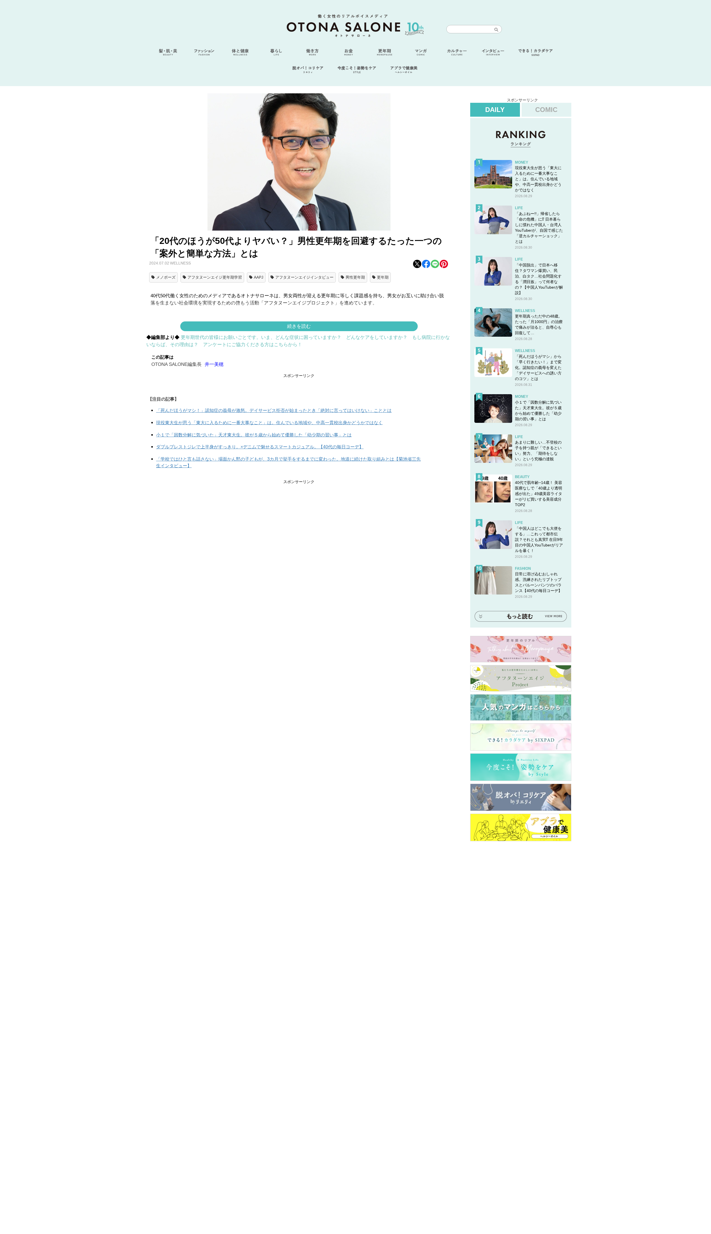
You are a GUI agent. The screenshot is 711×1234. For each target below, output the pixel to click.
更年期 (383, 277)
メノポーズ (166, 277)
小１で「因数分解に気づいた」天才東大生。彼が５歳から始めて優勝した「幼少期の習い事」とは (254, 435)
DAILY (495, 109)
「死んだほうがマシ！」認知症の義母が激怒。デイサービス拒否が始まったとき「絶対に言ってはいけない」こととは (274, 410)
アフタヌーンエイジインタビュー (304, 277)
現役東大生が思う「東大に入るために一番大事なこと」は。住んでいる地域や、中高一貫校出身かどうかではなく (269, 422)
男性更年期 (355, 277)
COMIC (546, 109)
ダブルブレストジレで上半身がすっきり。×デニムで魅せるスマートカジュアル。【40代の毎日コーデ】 (260, 446)
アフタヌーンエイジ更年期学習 (214, 277)
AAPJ (258, 277)
